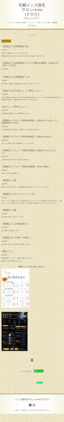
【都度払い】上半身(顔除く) (15, 224)
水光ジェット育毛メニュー (14, 106)
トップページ (11, 22)
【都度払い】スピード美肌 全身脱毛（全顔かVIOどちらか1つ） (29, 151)
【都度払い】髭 (9, 180)
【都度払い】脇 (9, 210)
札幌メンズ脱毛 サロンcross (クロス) (32, 10)
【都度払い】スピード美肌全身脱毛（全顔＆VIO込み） (27, 136)
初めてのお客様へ (21, 22)
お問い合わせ (32, 25)
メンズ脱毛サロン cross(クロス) (32, 399)
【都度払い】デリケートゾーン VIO (18, 194)
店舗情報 (54, 22)
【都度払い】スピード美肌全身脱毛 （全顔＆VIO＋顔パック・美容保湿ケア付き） (30, 121)
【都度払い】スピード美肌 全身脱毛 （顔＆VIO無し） (27, 166)
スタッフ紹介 (46, 22)
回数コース (7, 251)
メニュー (31, 22)
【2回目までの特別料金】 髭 (15, 46)
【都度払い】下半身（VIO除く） (17, 237)
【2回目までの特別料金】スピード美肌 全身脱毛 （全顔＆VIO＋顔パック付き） (30, 64)
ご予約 (38, 22)
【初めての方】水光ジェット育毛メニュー (21, 90)
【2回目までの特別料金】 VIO (16, 77)
